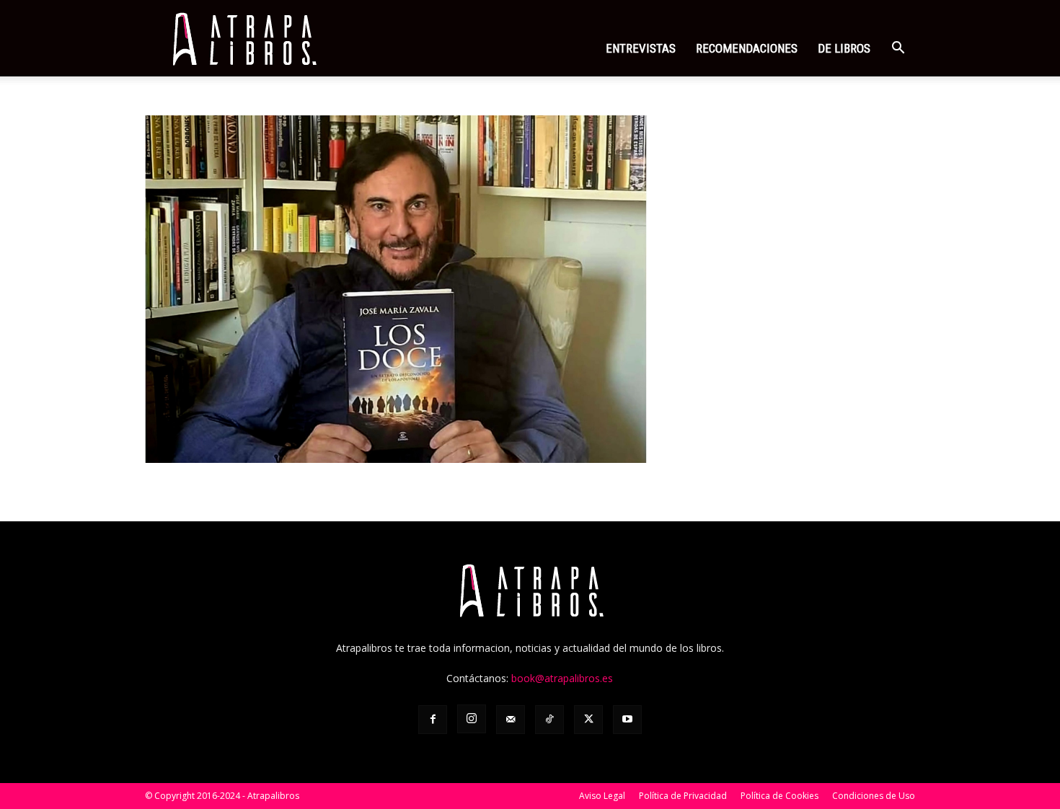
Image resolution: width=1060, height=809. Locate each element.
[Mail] (510, 719)
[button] (897, 49)
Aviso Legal (602, 796)
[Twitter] (588, 719)
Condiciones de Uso (873, 796)
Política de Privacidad (683, 796)
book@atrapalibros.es (562, 678)
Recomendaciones (747, 48)
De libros (844, 48)
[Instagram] (471, 718)
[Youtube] (627, 719)
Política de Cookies (779, 796)
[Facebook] (432, 719)
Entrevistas (641, 48)
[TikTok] (549, 719)
